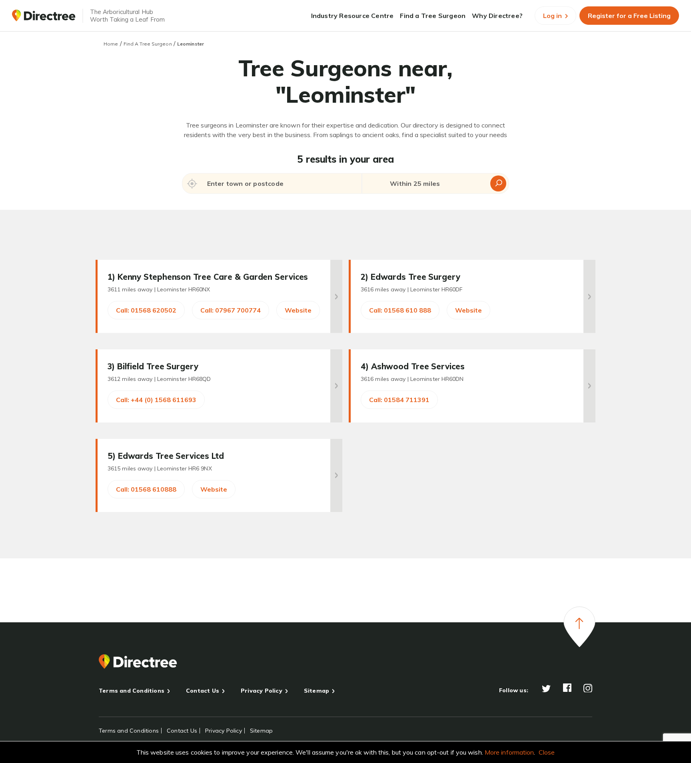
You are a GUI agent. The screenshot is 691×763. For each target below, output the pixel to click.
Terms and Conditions (131, 690)
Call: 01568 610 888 (400, 310)
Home (111, 44)
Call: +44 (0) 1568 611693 (156, 400)
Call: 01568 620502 (146, 310)
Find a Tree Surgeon (432, 16)
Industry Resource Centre (352, 16)
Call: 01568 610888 (146, 489)
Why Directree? (497, 16)
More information (509, 752)
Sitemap (316, 690)
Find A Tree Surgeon (148, 44)
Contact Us (202, 690)
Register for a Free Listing (629, 16)
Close (547, 752)
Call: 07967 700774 (230, 310)
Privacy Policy (261, 690)
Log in (553, 16)
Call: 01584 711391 (399, 400)
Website (298, 310)
